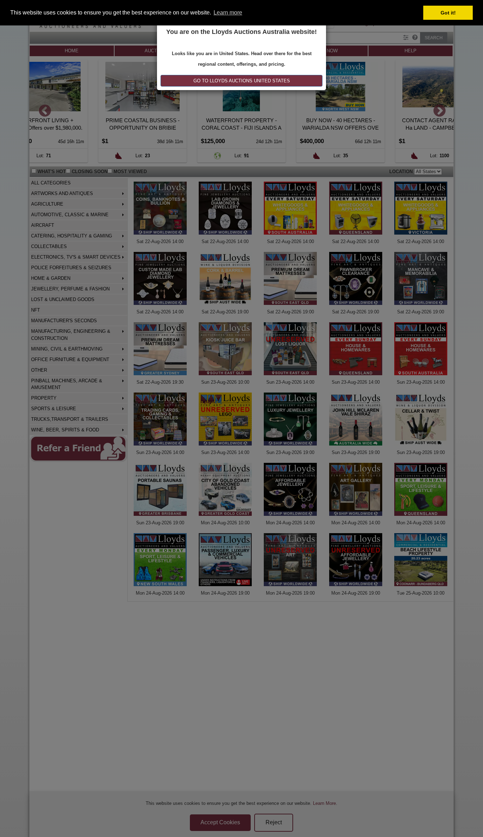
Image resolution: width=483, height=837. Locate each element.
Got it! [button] (448, 13)
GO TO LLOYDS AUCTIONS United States (241, 80)
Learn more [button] (228, 13)
